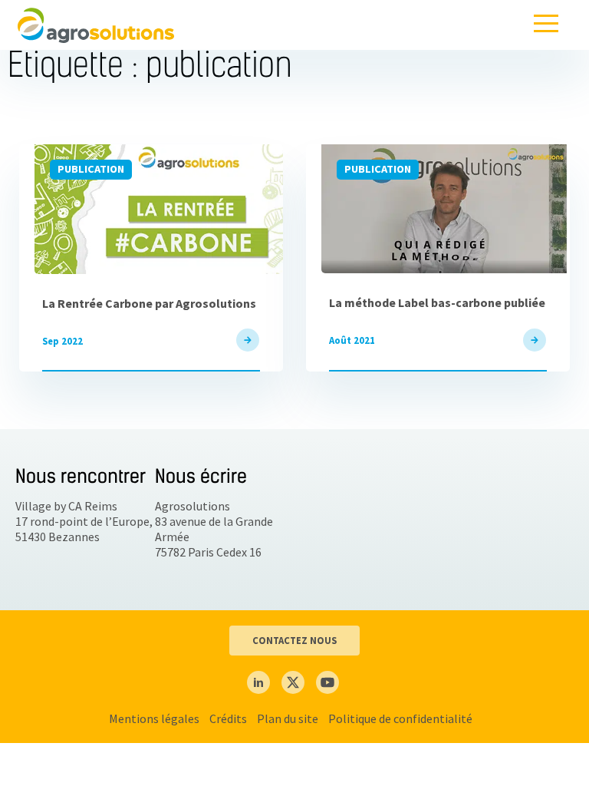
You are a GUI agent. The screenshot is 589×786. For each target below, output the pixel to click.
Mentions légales (154, 718)
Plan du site (287, 718)
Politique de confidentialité (400, 718)
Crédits (228, 718)
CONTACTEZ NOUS (294, 640)
